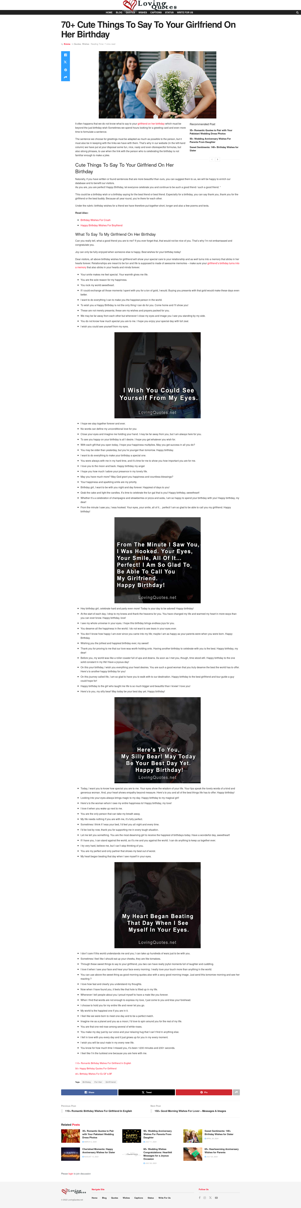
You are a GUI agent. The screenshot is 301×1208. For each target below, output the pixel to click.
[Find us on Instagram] (204, 1198)
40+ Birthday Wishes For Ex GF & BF (93, 1073)
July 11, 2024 (150, 1141)
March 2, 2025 (90, 1141)
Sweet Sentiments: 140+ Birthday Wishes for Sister (214, 148)
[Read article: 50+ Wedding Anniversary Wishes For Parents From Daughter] (131, 1136)
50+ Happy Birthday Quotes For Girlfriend (95, 1068)
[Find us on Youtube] (216, 1198)
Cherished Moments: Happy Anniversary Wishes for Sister (98, 1150)
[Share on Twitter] (65, 62)
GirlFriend (111, 1082)
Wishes (85, 43)
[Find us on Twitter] (210, 1198)
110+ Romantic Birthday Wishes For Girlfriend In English (103, 1063)
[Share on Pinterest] (65, 70)
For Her (98, 1082)
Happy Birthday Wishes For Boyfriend (101, 225)
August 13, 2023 (91, 1156)
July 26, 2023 (150, 1163)
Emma (67, 43)
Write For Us (164, 1197)
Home (94, 1197)
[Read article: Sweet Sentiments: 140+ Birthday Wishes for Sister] (192, 1136)
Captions (138, 1197)
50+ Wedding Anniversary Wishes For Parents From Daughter (210, 140)
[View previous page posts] (212, 159)
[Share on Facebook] (65, 55)
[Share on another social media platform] (65, 77)
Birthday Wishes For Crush (96, 220)
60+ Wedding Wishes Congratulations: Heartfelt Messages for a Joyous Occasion (157, 1154)
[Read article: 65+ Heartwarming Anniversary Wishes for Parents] (192, 1154)
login (71, 1173)
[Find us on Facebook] (199, 1198)
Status (151, 1197)
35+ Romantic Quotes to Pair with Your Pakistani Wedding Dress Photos (211, 131)
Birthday (87, 1082)
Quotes (77, 43)
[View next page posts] (217, 159)
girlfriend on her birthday (151, 123)
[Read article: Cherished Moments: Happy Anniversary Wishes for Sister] (70, 1154)
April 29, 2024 (212, 1138)
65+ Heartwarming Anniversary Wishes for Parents (222, 1150)
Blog (104, 1197)
